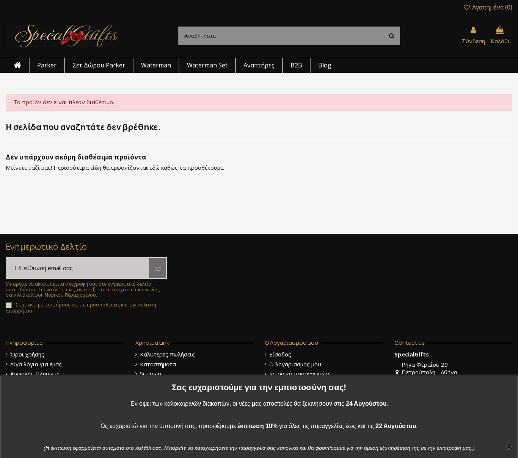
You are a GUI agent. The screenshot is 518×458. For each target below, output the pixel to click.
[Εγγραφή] (157, 268)
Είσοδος (280, 354)
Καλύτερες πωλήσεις (167, 354)
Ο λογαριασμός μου (295, 364)
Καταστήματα (158, 364)
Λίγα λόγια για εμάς (36, 364)
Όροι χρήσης (27, 354)
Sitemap (150, 373)
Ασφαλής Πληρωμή (35, 373)
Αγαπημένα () (491, 7)
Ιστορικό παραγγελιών (299, 373)
